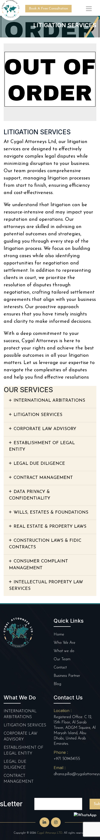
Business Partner (67, 676)
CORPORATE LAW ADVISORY (45, 429)
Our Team (62, 659)
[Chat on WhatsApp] (85, 815)
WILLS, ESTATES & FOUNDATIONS (51, 512)
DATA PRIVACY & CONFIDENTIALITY (29, 495)
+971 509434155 (67, 759)
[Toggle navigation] (88, 8)
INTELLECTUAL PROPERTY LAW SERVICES (46, 585)
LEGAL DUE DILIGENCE (39, 464)
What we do (64, 651)
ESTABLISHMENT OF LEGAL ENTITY (42, 446)
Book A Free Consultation (48, 8)
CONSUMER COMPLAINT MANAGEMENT (38, 564)
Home (59, 634)
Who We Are (64, 643)
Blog (57, 684)
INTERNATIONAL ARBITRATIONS (49, 401)
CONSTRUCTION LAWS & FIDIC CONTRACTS (45, 544)
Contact (60, 668)
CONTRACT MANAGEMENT (43, 478)
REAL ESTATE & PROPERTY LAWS (50, 527)
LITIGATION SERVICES (38, 415)
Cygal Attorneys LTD (49, 833)
